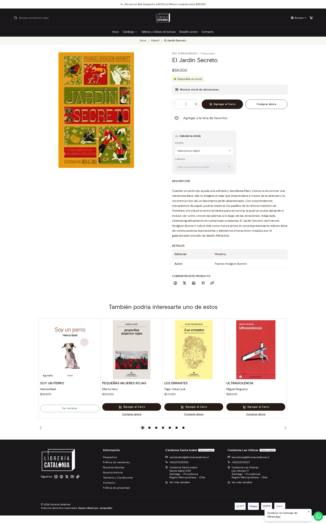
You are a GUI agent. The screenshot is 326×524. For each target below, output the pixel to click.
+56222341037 (241, 462)
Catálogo (128, 31)
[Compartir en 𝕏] (184, 283)
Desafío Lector (188, 31)
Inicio (115, 31)
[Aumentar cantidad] (196, 104)
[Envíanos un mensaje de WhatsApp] (318, 516)
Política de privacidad (116, 487)
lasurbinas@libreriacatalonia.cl (250, 457)
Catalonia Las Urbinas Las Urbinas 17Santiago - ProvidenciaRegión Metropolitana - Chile (250, 472)
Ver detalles (69, 408)
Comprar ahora (266, 104)
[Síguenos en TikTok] (78, 476)
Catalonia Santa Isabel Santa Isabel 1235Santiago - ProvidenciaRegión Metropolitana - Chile (187, 472)
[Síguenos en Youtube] (72, 476)
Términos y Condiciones (118, 477)
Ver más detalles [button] (179, 482)
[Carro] (311, 18)
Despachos (110, 457)
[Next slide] (285, 427)
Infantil (155, 40)
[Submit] (15, 18)
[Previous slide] (41, 427)
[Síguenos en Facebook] (61, 476)
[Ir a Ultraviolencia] (255, 349)
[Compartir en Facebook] (175, 283)
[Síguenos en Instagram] (56, 476)
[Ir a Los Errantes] (193, 349)
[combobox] (33, 18)
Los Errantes (176, 383)
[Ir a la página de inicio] (163, 17)
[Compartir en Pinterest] (203, 283)
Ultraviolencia (239, 383)
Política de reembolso (116, 462)
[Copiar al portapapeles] (212, 283)
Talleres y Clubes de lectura (158, 31)
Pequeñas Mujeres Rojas (124, 383)
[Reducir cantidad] (175, 104)
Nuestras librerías (113, 467)
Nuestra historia (113, 472)
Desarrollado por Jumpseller (95, 508)
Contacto (208, 31)
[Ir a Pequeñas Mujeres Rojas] (131, 349)
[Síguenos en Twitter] (67, 476)
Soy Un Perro (52, 383)
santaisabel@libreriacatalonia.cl (189, 457)
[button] (142, 427)
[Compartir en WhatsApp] (194, 283)
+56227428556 (178, 462)
